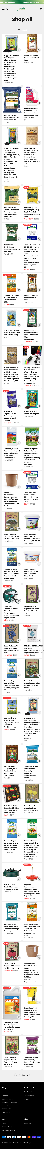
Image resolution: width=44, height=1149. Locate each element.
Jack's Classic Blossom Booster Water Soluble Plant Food (31, 572)
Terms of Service (8, 1130)
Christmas (6, 1113)
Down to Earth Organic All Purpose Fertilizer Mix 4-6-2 (12, 966)
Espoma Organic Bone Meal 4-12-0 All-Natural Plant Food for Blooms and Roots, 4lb (11, 845)
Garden (5, 1096)
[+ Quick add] (19, 50)
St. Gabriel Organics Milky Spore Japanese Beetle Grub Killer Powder (11, 415)
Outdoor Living (7, 1099)
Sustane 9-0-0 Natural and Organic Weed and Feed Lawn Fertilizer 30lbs (11, 722)
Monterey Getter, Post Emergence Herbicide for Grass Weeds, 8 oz (12, 1026)
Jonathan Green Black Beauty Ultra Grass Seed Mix (11, 117)
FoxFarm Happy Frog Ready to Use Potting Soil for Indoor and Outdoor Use (11, 770)
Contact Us (28, 1092)
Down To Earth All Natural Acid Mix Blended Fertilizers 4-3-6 (11, 649)
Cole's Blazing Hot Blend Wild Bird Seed (31, 297)
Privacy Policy (7, 1127)
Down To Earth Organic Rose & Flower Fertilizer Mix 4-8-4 (10, 1061)
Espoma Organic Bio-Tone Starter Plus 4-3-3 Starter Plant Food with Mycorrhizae (11, 573)
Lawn (4, 1092)
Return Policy (29, 1096)
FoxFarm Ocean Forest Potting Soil (31, 412)
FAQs (4, 1123)
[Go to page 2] (27, 1075)
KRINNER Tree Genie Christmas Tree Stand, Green (11, 887)
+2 (36, 982)
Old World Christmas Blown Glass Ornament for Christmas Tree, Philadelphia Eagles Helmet (11, 612)
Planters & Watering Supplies (9, 1104)
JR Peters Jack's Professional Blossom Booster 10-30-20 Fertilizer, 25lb (32, 497)
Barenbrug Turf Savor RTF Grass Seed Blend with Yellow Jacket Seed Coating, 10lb (32, 1012)
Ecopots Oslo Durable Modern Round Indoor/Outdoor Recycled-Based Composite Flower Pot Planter (31, 970)
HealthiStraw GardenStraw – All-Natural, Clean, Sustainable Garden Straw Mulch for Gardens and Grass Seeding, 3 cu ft (32, 156)
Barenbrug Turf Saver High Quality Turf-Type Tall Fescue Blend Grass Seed (32, 211)
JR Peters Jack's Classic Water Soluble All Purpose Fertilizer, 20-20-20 (32, 537)
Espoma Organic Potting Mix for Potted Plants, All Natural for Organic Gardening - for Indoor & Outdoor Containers (32, 456)
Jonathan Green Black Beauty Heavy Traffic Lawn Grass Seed (32, 1061)
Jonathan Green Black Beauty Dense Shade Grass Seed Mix (12, 248)
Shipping (27, 1099)
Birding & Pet (7, 1109)
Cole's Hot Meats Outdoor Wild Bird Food (31, 58)
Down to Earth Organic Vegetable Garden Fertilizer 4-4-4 (32, 684)
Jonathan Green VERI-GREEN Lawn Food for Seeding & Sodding (11, 927)
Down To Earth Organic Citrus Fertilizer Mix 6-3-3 (31, 808)
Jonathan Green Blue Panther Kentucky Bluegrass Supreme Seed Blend (31, 772)
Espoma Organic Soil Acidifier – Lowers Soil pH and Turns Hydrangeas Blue (11, 685)
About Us (27, 1123)
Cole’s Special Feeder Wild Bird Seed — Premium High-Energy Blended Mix (31, 334)
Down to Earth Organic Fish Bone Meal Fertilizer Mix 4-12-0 (31, 609)
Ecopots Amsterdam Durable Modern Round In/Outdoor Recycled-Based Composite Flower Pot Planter (11, 499)
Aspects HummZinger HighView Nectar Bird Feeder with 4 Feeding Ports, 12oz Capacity (32, 890)
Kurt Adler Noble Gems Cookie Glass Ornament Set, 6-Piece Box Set (12, 809)
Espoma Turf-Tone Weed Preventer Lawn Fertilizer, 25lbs (11, 298)
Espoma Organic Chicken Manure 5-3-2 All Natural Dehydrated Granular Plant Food (32, 929)
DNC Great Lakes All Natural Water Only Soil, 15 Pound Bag (12, 332)
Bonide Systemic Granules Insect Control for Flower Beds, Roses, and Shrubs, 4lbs (31, 112)
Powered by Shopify (25, 1143)
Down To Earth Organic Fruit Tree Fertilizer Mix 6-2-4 (11, 536)
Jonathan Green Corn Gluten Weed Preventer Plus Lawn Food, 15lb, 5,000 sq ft (11, 211)
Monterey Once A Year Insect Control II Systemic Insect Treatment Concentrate (12, 453)
